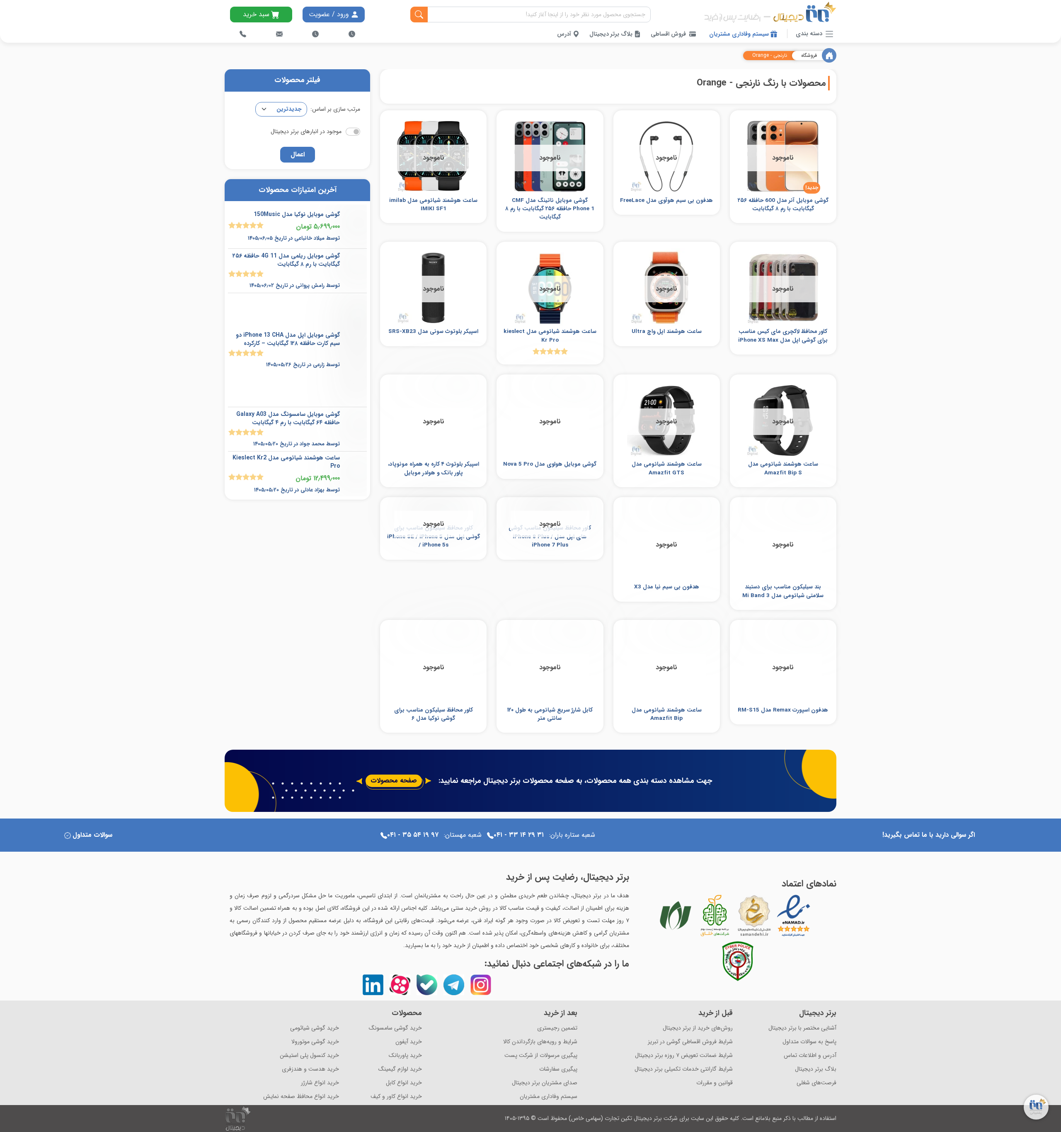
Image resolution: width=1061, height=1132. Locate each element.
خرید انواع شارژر (320, 1083)
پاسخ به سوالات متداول (809, 1041)
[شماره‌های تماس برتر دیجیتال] (243, 34)
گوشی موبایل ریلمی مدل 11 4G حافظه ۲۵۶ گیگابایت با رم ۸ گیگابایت (286, 260)
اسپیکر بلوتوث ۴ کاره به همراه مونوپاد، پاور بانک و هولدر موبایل (433, 468)
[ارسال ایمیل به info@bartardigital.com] (279, 34)
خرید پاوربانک (405, 1055)
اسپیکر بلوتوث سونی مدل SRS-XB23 (433, 331)
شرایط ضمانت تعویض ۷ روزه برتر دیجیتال (684, 1055)
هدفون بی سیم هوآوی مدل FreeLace (666, 200)
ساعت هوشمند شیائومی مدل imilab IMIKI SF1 (433, 204)
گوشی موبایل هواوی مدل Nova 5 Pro (549, 464)
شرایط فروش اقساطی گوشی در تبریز (690, 1041)
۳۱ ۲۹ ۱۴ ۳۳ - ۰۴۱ (519, 835)
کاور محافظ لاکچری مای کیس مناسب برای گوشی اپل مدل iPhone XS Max (783, 335)
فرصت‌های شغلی (816, 1083)
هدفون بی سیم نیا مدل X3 (666, 587)
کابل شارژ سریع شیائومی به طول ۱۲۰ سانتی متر (550, 714)
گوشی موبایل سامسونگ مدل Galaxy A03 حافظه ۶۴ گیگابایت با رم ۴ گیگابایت (288, 418)
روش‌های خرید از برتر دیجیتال (698, 1028)
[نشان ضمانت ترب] (816, 915)
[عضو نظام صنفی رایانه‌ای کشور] (675, 915)
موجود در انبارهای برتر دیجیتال (306, 131)
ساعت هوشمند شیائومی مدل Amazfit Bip (667, 714)
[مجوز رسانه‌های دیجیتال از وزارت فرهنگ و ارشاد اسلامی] (754, 915)
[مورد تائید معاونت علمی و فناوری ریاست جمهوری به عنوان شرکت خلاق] (715, 915)
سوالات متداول (92, 835)
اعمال (298, 154)
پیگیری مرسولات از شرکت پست (540, 1055)
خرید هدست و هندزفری (310, 1069)
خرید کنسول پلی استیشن (309, 1055)
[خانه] (829, 55)
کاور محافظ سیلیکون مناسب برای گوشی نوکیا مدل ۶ (433, 714)
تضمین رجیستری (557, 1028)
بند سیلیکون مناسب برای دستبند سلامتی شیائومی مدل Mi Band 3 (783, 591)
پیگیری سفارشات (558, 1069)
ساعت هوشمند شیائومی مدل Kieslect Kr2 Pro (286, 462)
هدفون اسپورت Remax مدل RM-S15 (783, 710)
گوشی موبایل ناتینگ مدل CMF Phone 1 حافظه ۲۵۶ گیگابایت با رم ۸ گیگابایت (549, 209)
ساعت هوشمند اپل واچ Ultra (667, 331)
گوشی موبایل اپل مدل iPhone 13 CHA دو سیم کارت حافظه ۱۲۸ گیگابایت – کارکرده (288, 339)
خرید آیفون (408, 1041)
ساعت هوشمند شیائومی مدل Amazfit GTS (667, 468)
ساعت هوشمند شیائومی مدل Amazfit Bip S (783, 468)
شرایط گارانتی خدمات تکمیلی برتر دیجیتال (684, 1069)
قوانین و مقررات (714, 1083)
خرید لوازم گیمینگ (400, 1069)
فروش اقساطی (668, 34)
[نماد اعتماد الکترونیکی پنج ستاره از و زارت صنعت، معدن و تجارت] (793, 915)
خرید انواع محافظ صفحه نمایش (301, 1096)
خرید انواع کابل (404, 1083)
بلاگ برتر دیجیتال (611, 34)
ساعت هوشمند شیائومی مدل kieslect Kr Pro (550, 335)
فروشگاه (809, 55)
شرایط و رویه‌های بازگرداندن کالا (540, 1041)
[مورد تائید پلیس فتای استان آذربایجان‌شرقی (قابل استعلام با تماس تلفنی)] (737, 961)
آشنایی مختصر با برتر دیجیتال (802, 1028)
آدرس (565, 34)
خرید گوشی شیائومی (314, 1028)
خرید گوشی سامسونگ (395, 1028)
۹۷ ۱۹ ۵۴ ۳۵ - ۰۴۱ (412, 835)
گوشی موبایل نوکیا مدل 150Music (297, 214)
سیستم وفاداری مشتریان (739, 34)
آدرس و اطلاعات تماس (810, 1055)
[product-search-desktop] (419, 14)
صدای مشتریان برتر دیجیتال (544, 1083)
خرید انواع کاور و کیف (396, 1096)
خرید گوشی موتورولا (315, 1041)
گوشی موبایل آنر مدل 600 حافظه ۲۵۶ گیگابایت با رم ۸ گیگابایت (783, 204)
